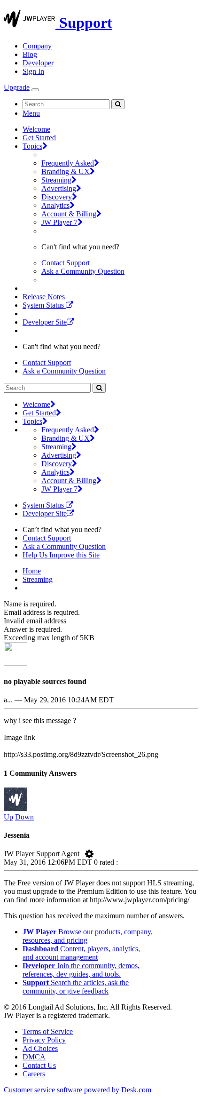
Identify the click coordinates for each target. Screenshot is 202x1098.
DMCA (34, 1057)
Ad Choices (40, 1048)
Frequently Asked (67, 163)
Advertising (58, 188)
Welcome (36, 129)
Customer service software (77, 1090)
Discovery (56, 197)
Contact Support (65, 263)
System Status (44, 305)
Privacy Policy (44, 1040)
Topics (32, 146)
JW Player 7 (59, 222)
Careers (34, 1074)
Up (8, 817)
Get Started (39, 138)
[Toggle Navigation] (35, 89)
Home (32, 571)
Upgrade (17, 87)
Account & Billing (68, 214)
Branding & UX (65, 171)
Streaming (56, 180)
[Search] (117, 104)
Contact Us (39, 1065)
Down (24, 817)
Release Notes (44, 297)
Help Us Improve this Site (61, 555)
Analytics (55, 205)
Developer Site (45, 322)
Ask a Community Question (82, 271)
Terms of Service (48, 1031)
